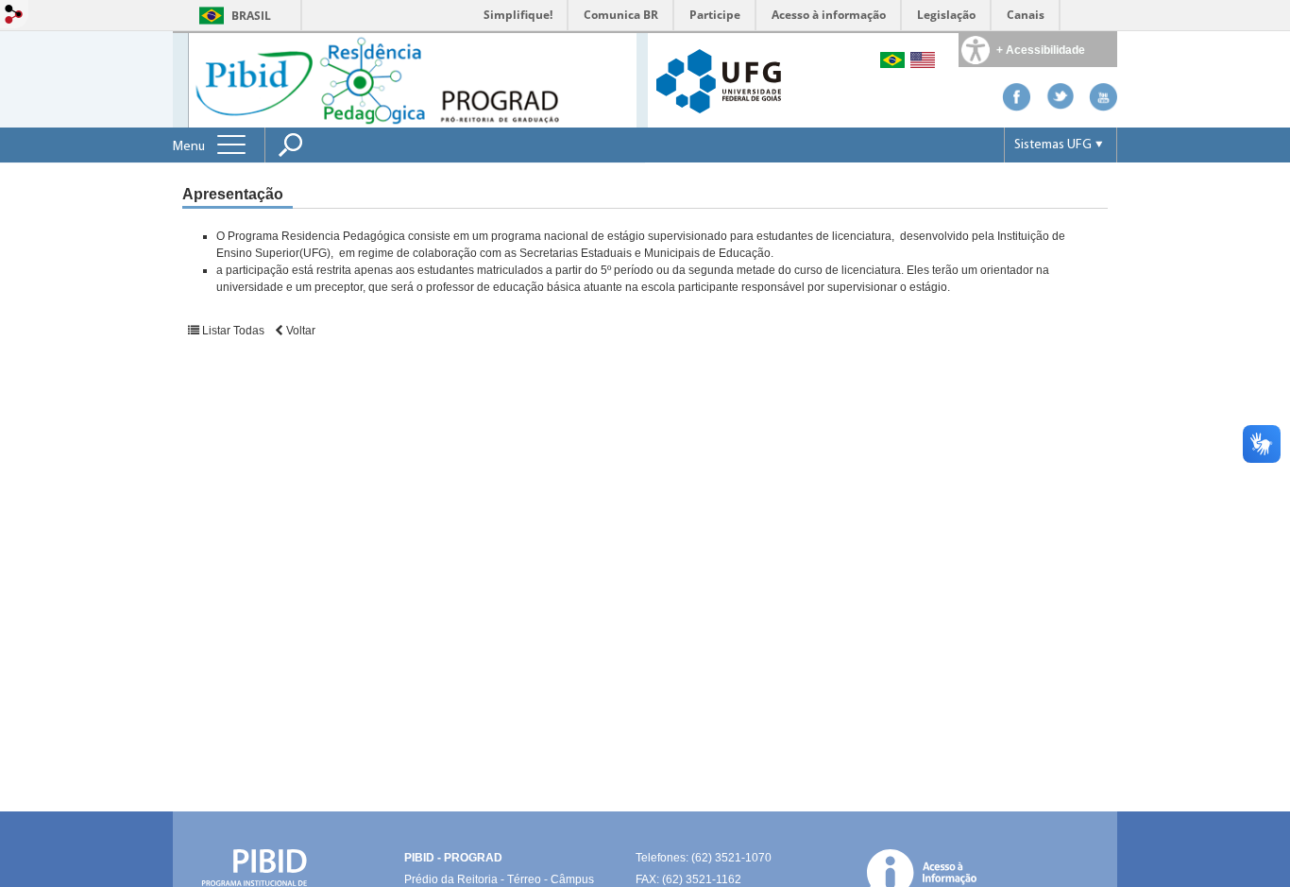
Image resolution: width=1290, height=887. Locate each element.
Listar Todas (233, 330)
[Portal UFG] (718, 80)
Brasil (251, 16)
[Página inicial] (412, 79)
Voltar (299, 330)
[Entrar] (14, 15)
